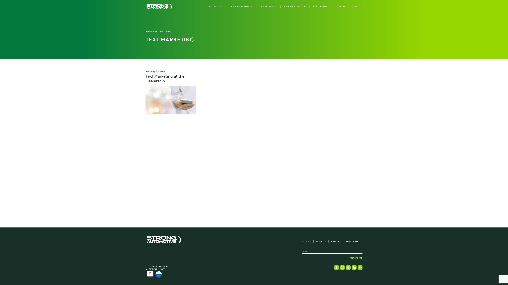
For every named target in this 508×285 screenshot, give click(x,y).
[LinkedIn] (354, 267)
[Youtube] (360, 267)
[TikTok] (348, 267)
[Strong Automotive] (159, 6)
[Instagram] (342, 267)
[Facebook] (336, 267)
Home (149, 31)
